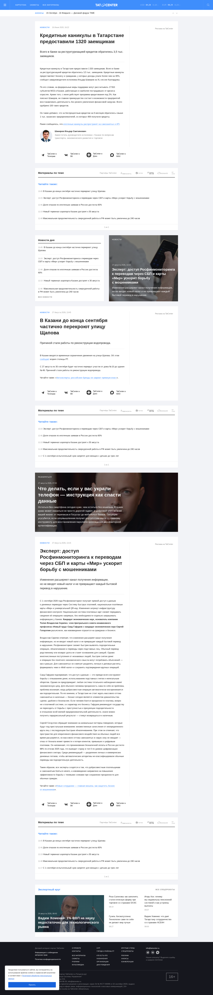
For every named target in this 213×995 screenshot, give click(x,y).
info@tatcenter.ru (152, 948)
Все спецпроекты (165, 890)
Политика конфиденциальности (48, 959)
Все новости (45, 297)
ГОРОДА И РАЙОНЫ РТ (105, 951)
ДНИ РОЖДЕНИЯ (103, 965)
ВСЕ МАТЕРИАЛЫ (79, 955)
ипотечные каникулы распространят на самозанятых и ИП (91, 124)
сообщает (44, 359)
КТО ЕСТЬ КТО (102, 955)
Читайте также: (48, 184)
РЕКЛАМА (125, 955)
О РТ (98, 948)
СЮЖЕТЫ (76, 958)
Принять (32, 985)
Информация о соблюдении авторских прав (46, 953)
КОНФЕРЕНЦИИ (127, 962)
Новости (45, 27)
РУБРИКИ (76, 962)
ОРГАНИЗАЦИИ (103, 962)
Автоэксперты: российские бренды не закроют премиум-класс (86, 378)
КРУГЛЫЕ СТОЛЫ (128, 948)
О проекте (76, 948)
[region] (32, 978)
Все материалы (51, 5)
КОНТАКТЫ (76, 951)
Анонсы (39, 13)
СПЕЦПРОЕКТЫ (127, 951)
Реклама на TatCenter (164, 29)
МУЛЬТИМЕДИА (78, 965)
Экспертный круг (49, 889)
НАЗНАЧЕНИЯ (102, 958)
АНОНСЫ (124, 958)
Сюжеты (34, 5)
